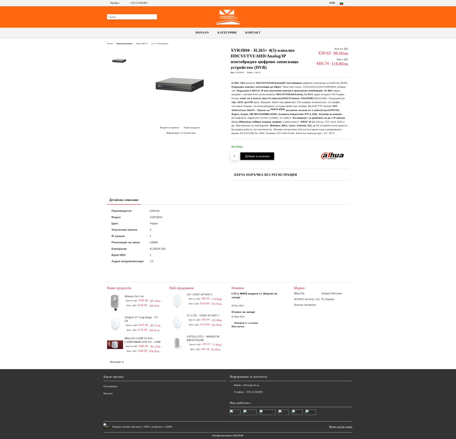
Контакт (252, 32)
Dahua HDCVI (142, 44)
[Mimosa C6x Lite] (115, 303)
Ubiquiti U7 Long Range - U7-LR (142, 319)
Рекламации (110, 386)
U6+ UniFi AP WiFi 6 (200, 294)
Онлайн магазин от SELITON (228, 435)
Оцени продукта (192, 127)
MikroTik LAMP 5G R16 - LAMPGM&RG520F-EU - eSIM (142, 340)
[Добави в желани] (346, 147)
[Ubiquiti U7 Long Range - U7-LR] (115, 324)
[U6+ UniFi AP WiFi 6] (177, 301)
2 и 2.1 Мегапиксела (159, 44)
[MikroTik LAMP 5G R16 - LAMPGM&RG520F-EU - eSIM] (115, 345)
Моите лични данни (341, 426)
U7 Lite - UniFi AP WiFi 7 (203, 315)
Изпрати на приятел (169, 127)
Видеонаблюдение (124, 44)
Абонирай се (117, 362)
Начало (202, 32)
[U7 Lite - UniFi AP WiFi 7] (177, 322)
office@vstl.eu (251, 385)
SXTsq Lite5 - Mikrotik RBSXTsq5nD (203, 338)
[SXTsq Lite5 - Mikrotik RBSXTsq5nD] (177, 343)
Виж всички (238, 326)
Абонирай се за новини (246, 323)
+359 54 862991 (139, 3)
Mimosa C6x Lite (134, 296)
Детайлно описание (124, 200)
